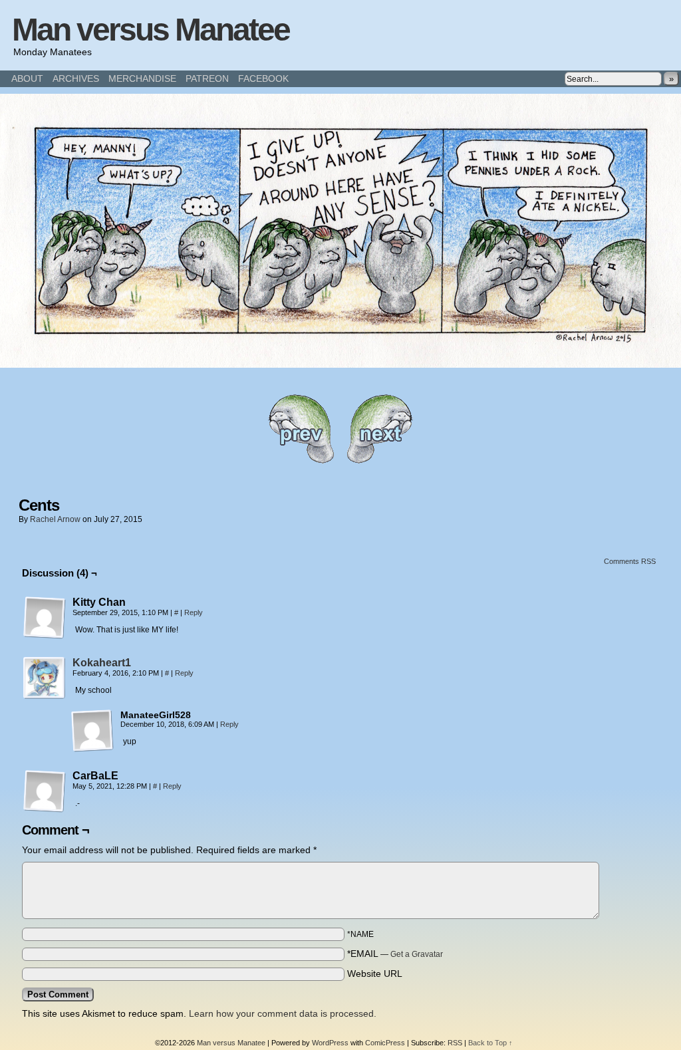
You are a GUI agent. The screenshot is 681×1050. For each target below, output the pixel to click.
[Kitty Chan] (44, 617)
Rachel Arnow (55, 519)
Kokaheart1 (101, 662)
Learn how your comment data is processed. (282, 1013)
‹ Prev (300, 428)
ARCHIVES (76, 78)
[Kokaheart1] (44, 696)
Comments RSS (630, 561)
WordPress (330, 1043)
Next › (380, 428)
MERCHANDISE (142, 78)
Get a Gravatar (416, 954)
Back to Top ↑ (490, 1043)
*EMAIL (395, 953)
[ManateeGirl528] (92, 731)
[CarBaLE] (44, 791)
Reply (193, 612)
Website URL (374, 973)
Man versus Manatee (150, 29)
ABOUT (27, 78)
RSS (455, 1043)
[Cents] (340, 364)
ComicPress (385, 1043)
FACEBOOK (263, 78)
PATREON (207, 78)
